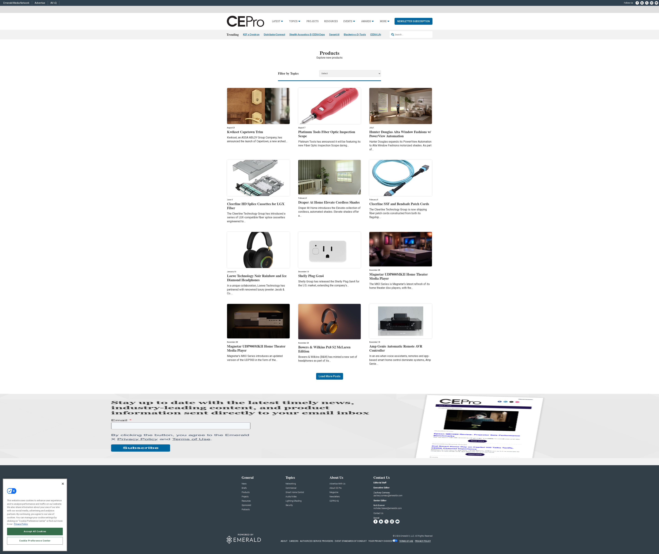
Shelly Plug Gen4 (311, 275)
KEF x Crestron (251, 34)
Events (347, 21)
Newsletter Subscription (413, 21)
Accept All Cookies (35, 531)
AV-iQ (53, 3)
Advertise (40, 3)
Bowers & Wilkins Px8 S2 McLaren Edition (324, 349)
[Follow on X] (647, 3)
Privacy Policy (21, 524)
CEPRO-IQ (334, 501)
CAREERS (293, 541)
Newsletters (335, 497)
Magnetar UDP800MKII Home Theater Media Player (398, 276)
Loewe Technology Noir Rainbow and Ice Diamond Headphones (257, 277)
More (383, 21)
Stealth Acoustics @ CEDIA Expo (307, 34)
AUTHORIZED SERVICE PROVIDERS (316, 541)
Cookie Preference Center (35, 540)
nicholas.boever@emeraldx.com (387, 508)
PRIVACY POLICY (423, 541)
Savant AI (334, 34)
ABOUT (284, 541)
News (244, 484)
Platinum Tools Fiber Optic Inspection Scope (326, 133)
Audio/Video (291, 497)
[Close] (63, 484)
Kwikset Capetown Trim (245, 131)
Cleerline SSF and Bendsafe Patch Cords (399, 203)
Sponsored (246, 505)
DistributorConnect (274, 34)
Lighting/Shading (294, 501)
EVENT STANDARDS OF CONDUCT (351, 541)
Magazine (334, 492)
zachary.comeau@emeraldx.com (387, 495)
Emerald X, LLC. (408, 536)
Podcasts (246, 509)
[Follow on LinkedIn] (642, 3)
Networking (291, 484)
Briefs (244, 488)
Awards (366, 21)
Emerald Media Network (16, 3)
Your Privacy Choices (380, 541)
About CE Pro (336, 488)
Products (246, 492)
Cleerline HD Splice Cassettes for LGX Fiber (255, 205)
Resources (331, 21)
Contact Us (378, 513)
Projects (313, 21)
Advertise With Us (337, 484)
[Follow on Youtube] (656, 3)
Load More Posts (329, 376)
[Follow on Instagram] (651, 3)
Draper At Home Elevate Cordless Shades (329, 202)
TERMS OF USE (406, 541)
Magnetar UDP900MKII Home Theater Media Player (256, 348)
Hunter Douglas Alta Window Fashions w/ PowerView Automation (400, 133)
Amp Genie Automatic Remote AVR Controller (395, 348)
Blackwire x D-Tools (355, 34)
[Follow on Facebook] (637, 3)
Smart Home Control (295, 492)
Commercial (291, 488)
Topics (293, 21)
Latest (276, 21)
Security (289, 505)
